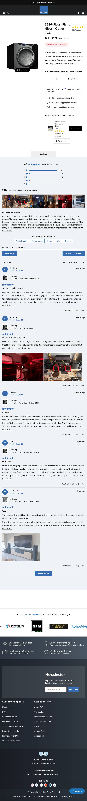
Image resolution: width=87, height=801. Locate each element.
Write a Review (76, 254)
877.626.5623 (55, 653)
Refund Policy (53, 796)
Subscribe (73, 690)
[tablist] (43, 154)
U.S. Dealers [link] (39, 712)
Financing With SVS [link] (10, 736)
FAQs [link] (4, 712)
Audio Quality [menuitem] (21, 241)
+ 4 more (76, 378)
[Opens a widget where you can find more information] (77, 791)
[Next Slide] (83, 201)
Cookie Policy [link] (40, 731)
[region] (43, 201)
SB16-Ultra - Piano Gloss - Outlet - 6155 (24, 403)
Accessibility (39, 796)
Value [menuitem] (58, 241)
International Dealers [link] (43, 716)
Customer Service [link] (9, 716)
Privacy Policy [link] (40, 726)
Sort (65, 262)
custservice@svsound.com (43, 763)
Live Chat (66, 653)
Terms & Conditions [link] (42, 721)
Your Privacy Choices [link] (11, 740)
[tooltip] (20, 212)
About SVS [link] (38, 707)
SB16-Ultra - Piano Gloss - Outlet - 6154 (24, 452)
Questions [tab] (21, 247)
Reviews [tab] (8, 247)
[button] (3, 13)
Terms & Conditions (21, 796)
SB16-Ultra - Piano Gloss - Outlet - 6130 (24, 501)
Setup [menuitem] (49, 241)
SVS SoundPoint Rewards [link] (13, 726)
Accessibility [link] (39, 736)
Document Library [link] (10, 721)
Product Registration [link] (11, 731)
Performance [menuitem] (37, 241)
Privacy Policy (68, 796)
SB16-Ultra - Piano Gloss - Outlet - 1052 (24, 279)
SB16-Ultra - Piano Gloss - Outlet (22, 328)
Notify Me (72, 79)
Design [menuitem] (68, 241)
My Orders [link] (6, 707)
